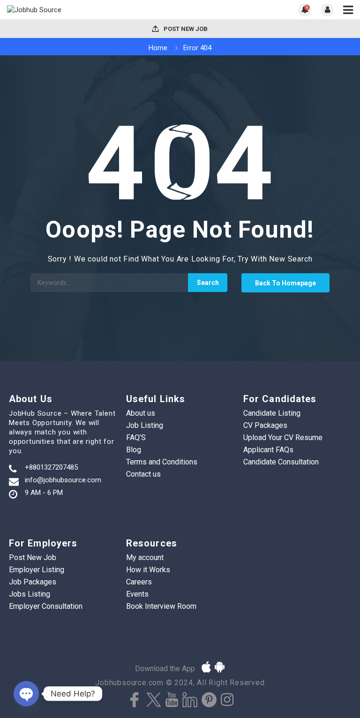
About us (140, 413)
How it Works (148, 569)
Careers (139, 581)
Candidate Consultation (281, 461)
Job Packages (32, 581)
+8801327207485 (51, 467)
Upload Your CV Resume (282, 437)
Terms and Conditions (161, 461)
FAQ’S (136, 437)
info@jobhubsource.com (63, 480)
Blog (133, 449)
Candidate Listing (271, 413)
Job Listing (144, 425)
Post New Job (185, 28)
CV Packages (265, 425)
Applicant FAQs (268, 449)
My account (145, 557)
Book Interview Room (161, 606)
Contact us (143, 474)
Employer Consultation (45, 606)
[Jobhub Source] (93, 10)
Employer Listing (36, 569)
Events (137, 594)
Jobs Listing (29, 594)
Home (158, 48)
